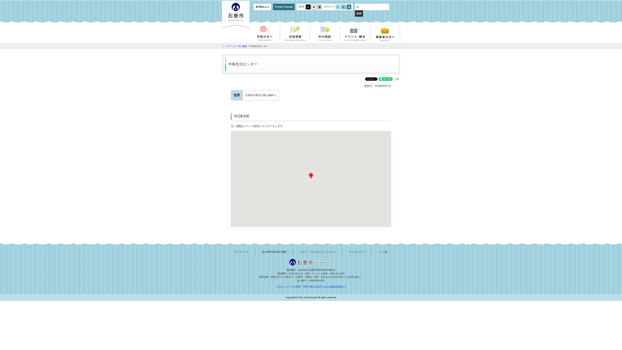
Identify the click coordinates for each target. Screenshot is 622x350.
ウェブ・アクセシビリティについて (318, 252)
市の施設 (242, 46)
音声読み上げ (262, 7)
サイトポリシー (357, 252)
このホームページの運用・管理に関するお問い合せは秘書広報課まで (311, 286)
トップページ (229, 46)
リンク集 (382, 252)
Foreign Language (284, 7)
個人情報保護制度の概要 (274, 252)
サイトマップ (241, 252)
